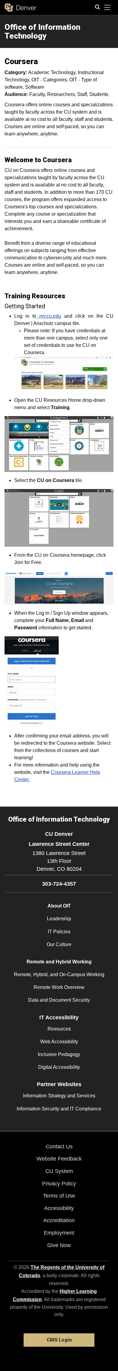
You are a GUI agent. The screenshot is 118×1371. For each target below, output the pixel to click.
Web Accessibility (59, 1041)
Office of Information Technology (42, 31)
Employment (59, 1233)
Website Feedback (59, 1159)
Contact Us (59, 1147)
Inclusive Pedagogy (59, 1054)
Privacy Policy (59, 1184)
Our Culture (59, 944)
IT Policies (59, 931)
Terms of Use (59, 1196)
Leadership (59, 918)
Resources (59, 1028)
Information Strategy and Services (59, 1095)
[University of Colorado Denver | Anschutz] (20, 7)
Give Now (59, 1245)
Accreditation (59, 1220)
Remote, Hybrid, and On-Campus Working (59, 974)
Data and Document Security (59, 1000)
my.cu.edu (48, 316)
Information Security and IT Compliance (59, 1108)
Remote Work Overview (59, 987)
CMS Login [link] (59, 1340)
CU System (59, 1171)
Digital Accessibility (59, 1067)
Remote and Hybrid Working (59, 961)
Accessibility (59, 1208)
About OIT (59, 905)
